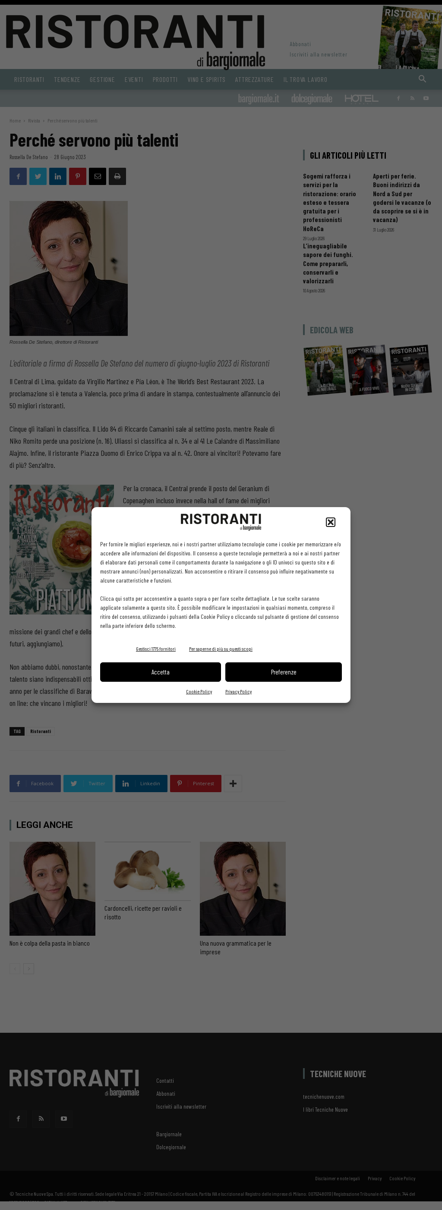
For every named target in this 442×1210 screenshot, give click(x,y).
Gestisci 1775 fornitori (156, 649)
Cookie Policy (199, 691)
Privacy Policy (238, 691)
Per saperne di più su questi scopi (221, 649)
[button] (330, 522)
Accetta (161, 672)
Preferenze (284, 672)
